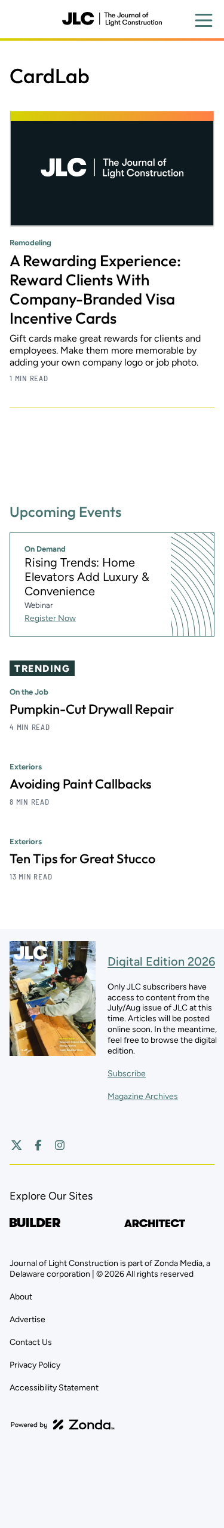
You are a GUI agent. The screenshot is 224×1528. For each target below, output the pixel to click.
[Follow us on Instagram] (60, 1145)
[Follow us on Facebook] (38, 1145)
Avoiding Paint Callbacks (80, 783)
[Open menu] (204, 20)
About (21, 1297)
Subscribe (127, 1074)
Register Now (50, 618)
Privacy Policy (35, 1365)
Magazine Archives (143, 1096)
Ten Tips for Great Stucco (82, 858)
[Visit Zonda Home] (63, 1424)
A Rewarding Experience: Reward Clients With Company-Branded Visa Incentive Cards (95, 289)
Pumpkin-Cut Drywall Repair (92, 709)
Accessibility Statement (54, 1388)
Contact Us (31, 1342)
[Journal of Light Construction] (111, 19)
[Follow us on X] (17, 1145)
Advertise (27, 1319)
